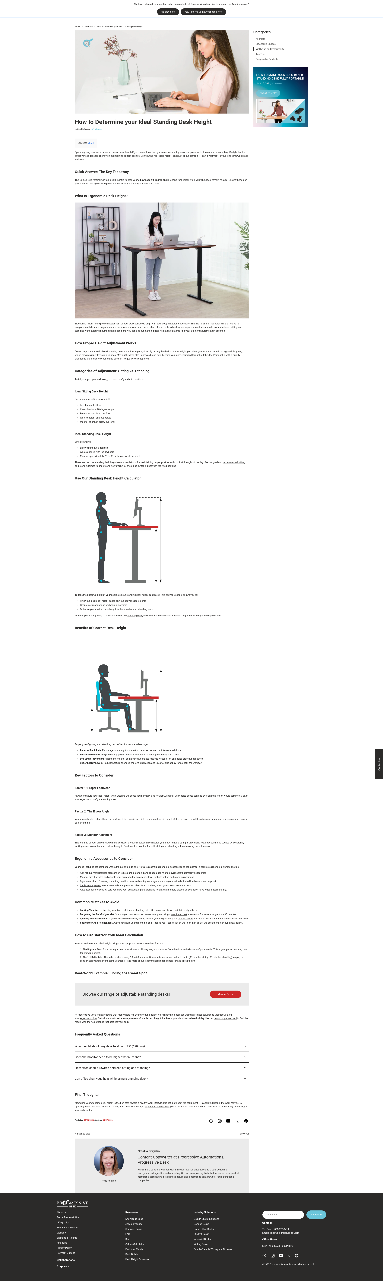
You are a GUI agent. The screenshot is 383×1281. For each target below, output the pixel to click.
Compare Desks (133, 1229)
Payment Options (66, 1252)
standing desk (177, 152)
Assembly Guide (133, 1224)
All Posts (260, 38)
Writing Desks (201, 1244)
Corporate (63, 1266)
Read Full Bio (109, 1180)
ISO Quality (63, 1222)
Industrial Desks (202, 1239)
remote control (185, 918)
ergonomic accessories (170, 866)
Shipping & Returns (67, 1237)
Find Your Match (134, 1249)
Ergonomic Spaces (266, 44)
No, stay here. (168, 11)
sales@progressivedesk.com (284, 1232)
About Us (61, 1212)
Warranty (61, 1232)
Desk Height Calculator (137, 1259)
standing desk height (102, 1103)
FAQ (127, 1234)
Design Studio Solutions (206, 1218)
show (90, 143)
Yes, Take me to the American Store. (203, 11)
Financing (62, 1242)
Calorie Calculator (134, 1244)
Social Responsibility (68, 1217)
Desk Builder (132, 1254)
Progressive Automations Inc (283, 1264)
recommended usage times (159, 960)
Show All (244, 1133)
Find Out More (268, 93)
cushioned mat (179, 914)
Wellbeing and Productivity (270, 49)
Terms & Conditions (67, 1227)
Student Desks (201, 1234)
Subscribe (316, 1214)
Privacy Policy (64, 1247)
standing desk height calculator (161, 330)
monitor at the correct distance (133, 758)
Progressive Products (267, 59)
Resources (131, 1212)
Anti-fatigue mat (88, 872)
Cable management (90, 885)
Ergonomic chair (88, 881)
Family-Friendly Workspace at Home (213, 1249)
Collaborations (66, 1260)
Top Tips (260, 54)
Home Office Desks (204, 1229)
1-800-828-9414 (280, 1229)
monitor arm (98, 846)
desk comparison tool (225, 1018)
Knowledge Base (134, 1218)
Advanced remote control (93, 889)
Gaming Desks (201, 1224)
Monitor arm (86, 877)
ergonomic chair (83, 358)
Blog (127, 1239)
